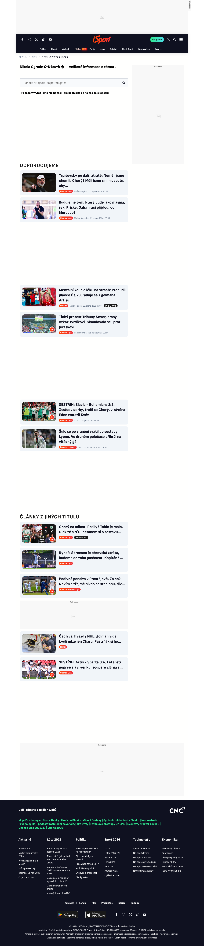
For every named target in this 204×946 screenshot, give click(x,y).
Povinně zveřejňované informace (142, 938)
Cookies (154, 934)
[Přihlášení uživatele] (168, 39)
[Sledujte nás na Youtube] (50, 39)
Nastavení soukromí (169, 934)
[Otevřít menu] (181, 39)
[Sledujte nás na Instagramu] (29, 39)
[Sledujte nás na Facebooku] (22, 39)
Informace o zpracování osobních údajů (131, 934)
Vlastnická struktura (56, 938)
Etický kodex (120, 938)
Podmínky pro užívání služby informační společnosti (89, 934)
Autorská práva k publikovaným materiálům (44, 934)
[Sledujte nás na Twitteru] (36, 39)
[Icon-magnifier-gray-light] (124, 83)
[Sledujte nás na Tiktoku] (43, 39)
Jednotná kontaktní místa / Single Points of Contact (90, 938)
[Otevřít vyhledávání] (174, 39)
